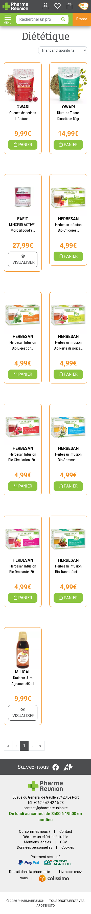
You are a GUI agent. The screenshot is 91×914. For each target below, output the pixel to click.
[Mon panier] (69, 6)
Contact (65, 831)
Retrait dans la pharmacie (29, 872)
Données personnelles (34, 847)
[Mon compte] (43, 6)
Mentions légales (37, 842)
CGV (63, 842)
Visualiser (23, 262)
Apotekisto (45, 905)
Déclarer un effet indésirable (45, 837)
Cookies (67, 847)
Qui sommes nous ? (34, 831)
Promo (81, 19)
